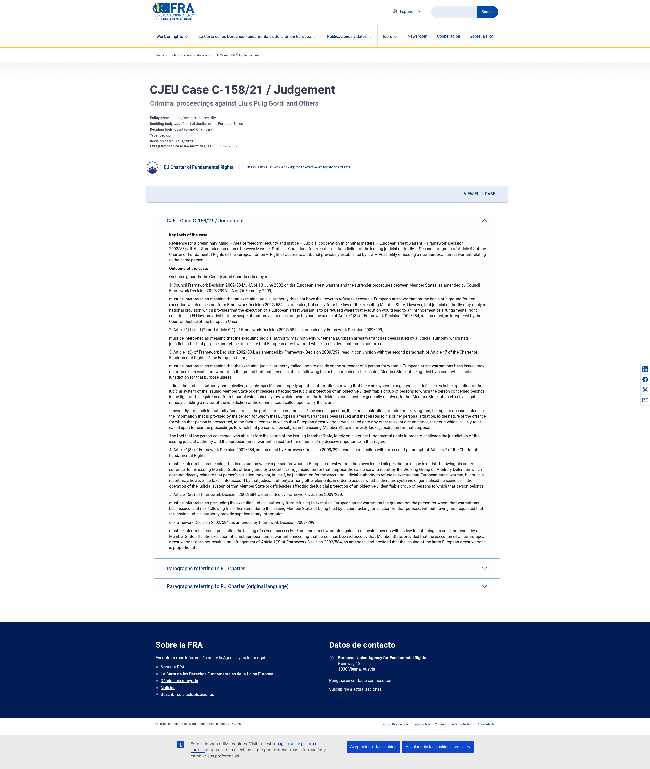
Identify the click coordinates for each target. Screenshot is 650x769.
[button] (645, 369)
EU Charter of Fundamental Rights (198, 167)
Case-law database (194, 55)
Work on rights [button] (169, 36)
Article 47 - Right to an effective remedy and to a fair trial (312, 167)
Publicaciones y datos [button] (347, 36)
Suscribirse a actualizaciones (187, 694)
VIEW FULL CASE (479, 193)
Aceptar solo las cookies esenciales (437, 747)
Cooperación (448, 36)
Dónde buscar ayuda (179, 680)
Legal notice (421, 724)
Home (160, 55)
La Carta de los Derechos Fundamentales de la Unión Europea (217, 674)
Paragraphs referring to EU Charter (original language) (228, 586)
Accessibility (486, 724)
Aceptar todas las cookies (373, 747)
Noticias (168, 687)
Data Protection (462, 724)
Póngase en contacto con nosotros (360, 680)
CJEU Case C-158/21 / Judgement (235, 55)
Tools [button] (387, 36)
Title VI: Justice (256, 167)
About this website (395, 724)
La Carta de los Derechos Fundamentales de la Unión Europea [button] (255, 36)
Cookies (440, 724)
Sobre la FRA (482, 36)
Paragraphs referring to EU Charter (206, 568)
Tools (172, 55)
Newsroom (417, 36)
